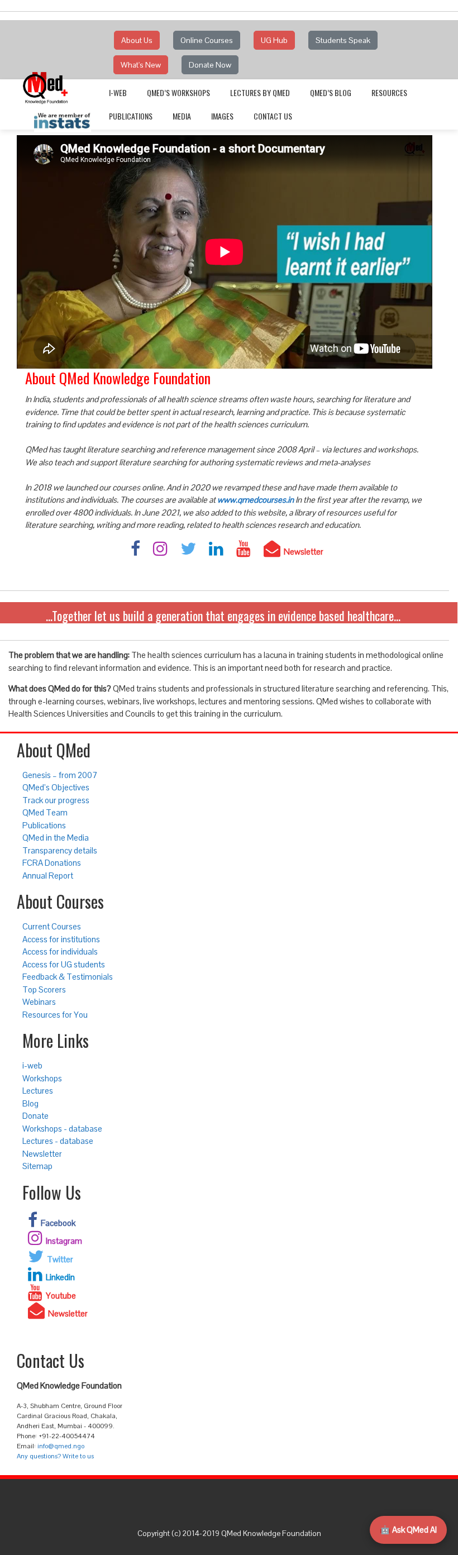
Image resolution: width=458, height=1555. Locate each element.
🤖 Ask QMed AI (408, 1529)
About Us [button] (136, 40)
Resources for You (55, 1014)
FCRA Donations (51, 862)
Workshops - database (62, 1128)
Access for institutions (61, 939)
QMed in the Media (55, 837)
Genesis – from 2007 (59, 775)
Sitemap (37, 1166)
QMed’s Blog (330, 92)
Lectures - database (57, 1141)
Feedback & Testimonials (67, 976)
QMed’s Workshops (178, 92)
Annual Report (47, 875)
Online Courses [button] (206, 40)
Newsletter (42, 1153)
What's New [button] (141, 65)
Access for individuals (60, 951)
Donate (35, 1115)
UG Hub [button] (274, 40)
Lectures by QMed (260, 92)
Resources (389, 92)
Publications (130, 116)
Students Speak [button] (343, 40)
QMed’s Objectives (55, 787)
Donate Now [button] (210, 65)
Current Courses (51, 926)
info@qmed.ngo (60, 1446)
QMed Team (45, 812)
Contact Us (273, 116)
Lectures (37, 1090)
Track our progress (55, 800)
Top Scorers (44, 989)
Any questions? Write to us (55, 1456)
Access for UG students (63, 964)
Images (222, 116)
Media (182, 116)
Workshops (42, 1078)
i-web (118, 92)
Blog (30, 1103)
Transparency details (59, 850)
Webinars (39, 1001)
